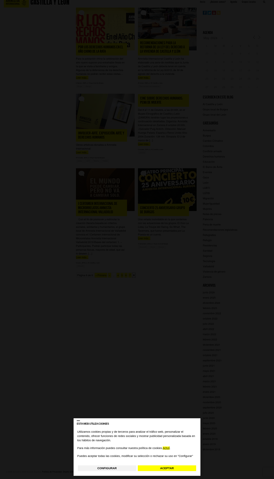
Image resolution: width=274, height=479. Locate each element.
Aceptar (167, 468)
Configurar (107, 468)
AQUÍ (166, 448)
